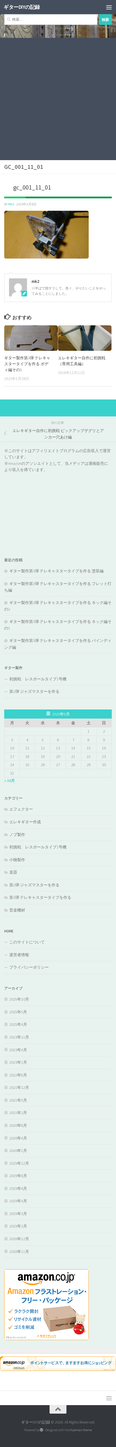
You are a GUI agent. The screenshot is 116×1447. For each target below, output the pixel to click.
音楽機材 (17, 910)
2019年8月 (18, 1175)
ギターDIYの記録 (22, 7)
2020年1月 (18, 1150)
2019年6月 (18, 1188)
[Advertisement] (58, 99)
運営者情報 (19, 954)
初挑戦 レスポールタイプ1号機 (37, 678)
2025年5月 (18, 1011)
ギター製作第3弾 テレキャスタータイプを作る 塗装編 (56, 570)
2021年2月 (18, 1112)
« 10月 (9, 780)
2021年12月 (19, 1087)
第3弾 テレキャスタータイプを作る (40, 897)
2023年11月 (19, 1037)
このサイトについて (27, 942)
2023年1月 (18, 1062)
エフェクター (21, 809)
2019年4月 (18, 1200)
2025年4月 (18, 1024)
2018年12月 (19, 1238)
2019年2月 (18, 1226)
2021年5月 (18, 1100)
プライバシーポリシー (29, 967)
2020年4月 (18, 1138)
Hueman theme (81, 1430)
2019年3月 (18, 1213)
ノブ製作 (17, 834)
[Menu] (109, 7)
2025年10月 (19, 999)
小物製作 (17, 859)
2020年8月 (18, 1125)
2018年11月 (19, 1251)
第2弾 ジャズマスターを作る (34, 691)
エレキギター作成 (25, 821)
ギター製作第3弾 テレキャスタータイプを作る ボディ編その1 (27, 363)
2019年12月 (19, 1163)
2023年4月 (18, 1049)
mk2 (11, 204)
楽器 (13, 872)
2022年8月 (18, 1075)
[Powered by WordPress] (41, 1430)
